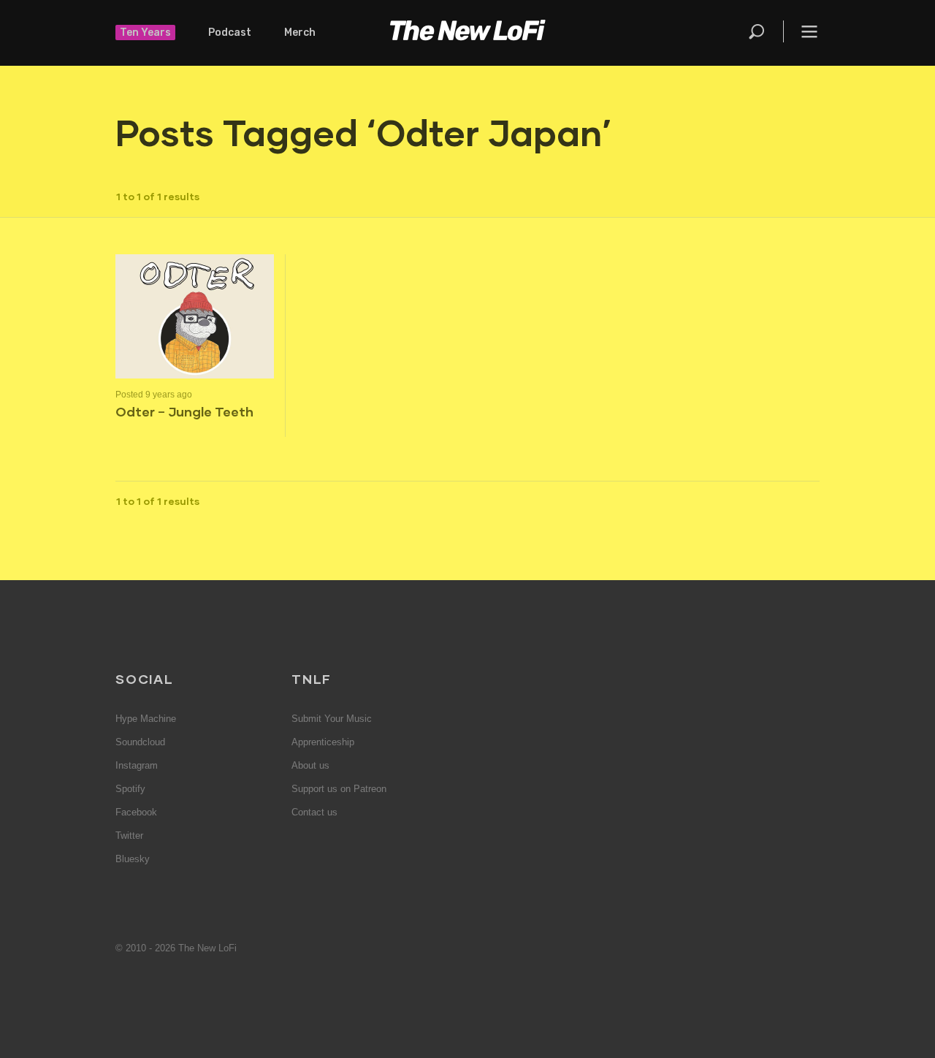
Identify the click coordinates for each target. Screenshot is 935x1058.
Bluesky (132, 858)
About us (310, 765)
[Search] (765, 31)
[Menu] (801, 31)
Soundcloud (140, 742)
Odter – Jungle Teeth (184, 411)
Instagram (136, 765)
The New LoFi (467, 33)
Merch (300, 32)
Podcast (229, 32)
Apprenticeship (322, 742)
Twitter (129, 835)
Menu (809, 31)
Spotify (130, 788)
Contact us (314, 812)
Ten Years (145, 32)
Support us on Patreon (338, 788)
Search (757, 31)
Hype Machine (145, 718)
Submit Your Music (331, 718)
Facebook (136, 812)
